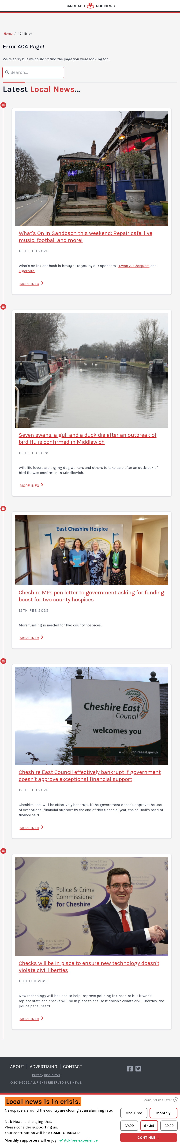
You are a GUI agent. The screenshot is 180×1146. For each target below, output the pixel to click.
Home (8, 34)
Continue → (148, 1137)
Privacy (37, 1075)
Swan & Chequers (134, 266)
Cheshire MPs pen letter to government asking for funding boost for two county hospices (91, 596)
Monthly (163, 1113)
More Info (29, 284)
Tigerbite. (27, 271)
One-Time (134, 1113)
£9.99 (169, 1125)
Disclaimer (52, 1075)
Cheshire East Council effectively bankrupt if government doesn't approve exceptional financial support (90, 775)
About (17, 1066)
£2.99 (129, 1125)
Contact (72, 1066)
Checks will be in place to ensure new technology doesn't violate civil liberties (89, 966)
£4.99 (149, 1125)
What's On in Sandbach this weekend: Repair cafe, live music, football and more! (85, 236)
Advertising (43, 1066)
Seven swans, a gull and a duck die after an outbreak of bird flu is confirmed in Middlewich (88, 438)
